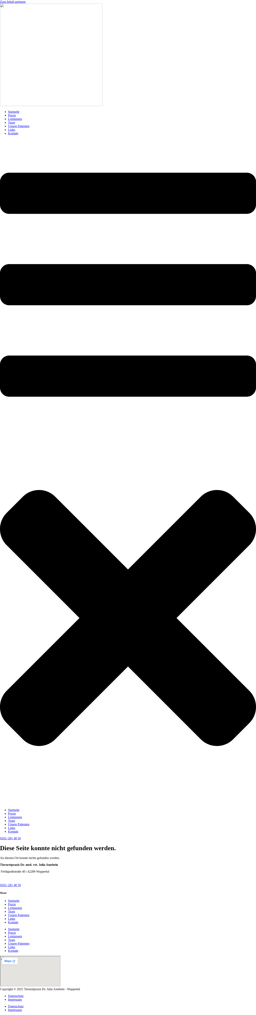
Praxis (12, 115)
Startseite (13, 111)
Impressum (15, 999)
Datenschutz (16, 996)
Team (11, 122)
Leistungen (15, 119)
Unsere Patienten (18, 126)
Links (11, 129)
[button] (128, 471)
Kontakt (13, 133)
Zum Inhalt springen (13, 1)
